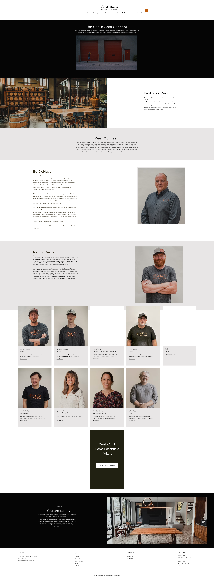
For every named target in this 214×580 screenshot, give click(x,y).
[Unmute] (81, 67)
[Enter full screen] (134, 67)
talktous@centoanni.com (26, 560)
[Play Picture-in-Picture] (131, 67)
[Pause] (78, 67)
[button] (146, 10)
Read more (23, 358)
